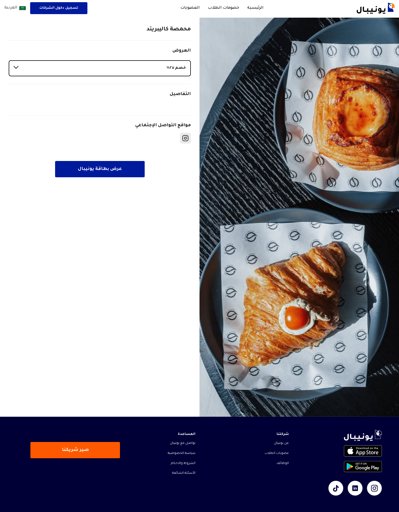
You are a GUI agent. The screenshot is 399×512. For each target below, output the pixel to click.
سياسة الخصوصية (181, 453)
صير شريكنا (75, 450)
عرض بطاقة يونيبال (100, 169)
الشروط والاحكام (183, 463)
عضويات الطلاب (277, 453)
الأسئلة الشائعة (183, 473)
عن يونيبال (281, 443)
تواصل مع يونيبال (182, 443)
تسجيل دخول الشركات (58, 8)
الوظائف (283, 463)
